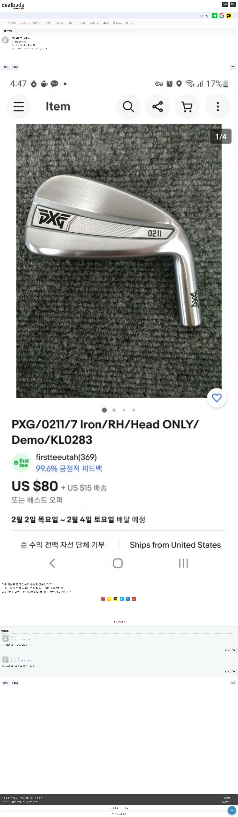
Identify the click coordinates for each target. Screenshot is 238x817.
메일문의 (38, 798)
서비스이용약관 (26, 798)
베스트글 (117, 23)
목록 (233, 67)
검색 (225, 4)
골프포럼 (8, 30)
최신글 (129, 23)
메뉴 (233, 4)
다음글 (15, 67)
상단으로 (226, 801)
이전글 (6, 67)
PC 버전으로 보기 (119, 814)
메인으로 (226, 798)
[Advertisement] (119, 611)
